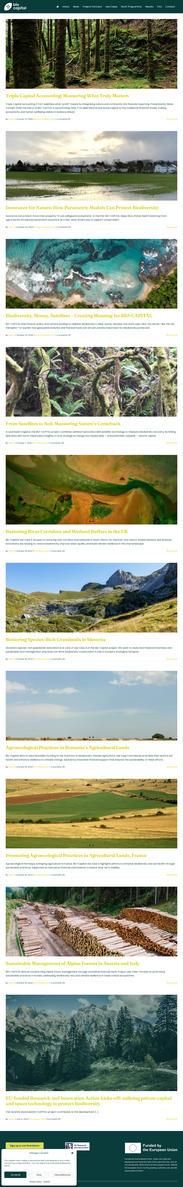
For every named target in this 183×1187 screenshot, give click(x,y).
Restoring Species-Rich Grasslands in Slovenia (55, 639)
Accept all (15, 1175)
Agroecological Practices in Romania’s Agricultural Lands (67, 747)
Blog (37, 119)
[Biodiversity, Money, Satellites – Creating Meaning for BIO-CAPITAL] (91, 274)
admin (11, 119)
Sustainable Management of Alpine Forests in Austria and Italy (72, 963)
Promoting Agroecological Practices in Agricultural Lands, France (76, 855)
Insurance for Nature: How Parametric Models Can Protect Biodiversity (82, 207)
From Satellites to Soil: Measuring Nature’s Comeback (63, 423)
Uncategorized (47, 119)
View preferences (62, 1175)
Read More (172, 119)
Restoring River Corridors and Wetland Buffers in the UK (67, 531)
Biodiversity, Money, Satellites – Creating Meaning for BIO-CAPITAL (79, 315)
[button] (72, 1153)
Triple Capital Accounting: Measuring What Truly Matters (67, 95)
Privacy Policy (36, 1181)
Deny (39, 1175)
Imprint (46, 1181)
